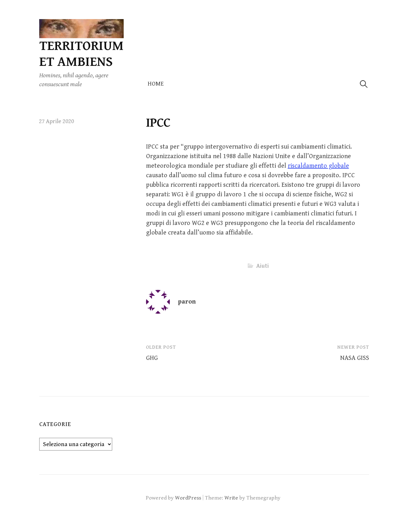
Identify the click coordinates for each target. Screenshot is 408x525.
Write (231, 498)
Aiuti (262, 265)
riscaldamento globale (318, 166)
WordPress (188, 498)
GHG (152, 358)
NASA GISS (354, 358)
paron (187, 301)
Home (156, 83)
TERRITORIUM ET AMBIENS (81, 54)
